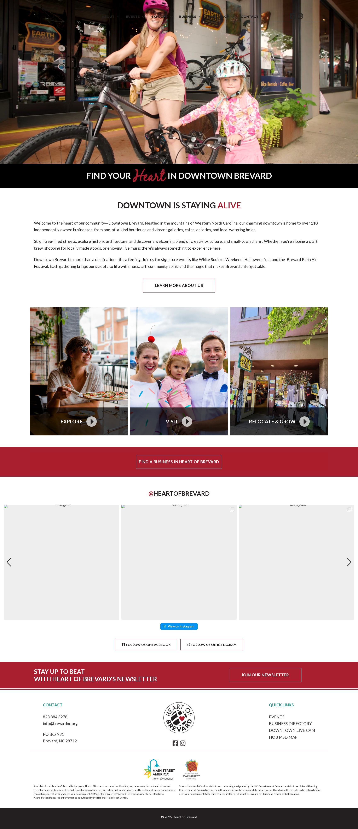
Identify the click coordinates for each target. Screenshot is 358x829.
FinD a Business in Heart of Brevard (179, 461)
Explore (159, 17)
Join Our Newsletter (265, 674)
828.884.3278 (55, 716)
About (108, 17)
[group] (61, 562)
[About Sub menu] (118, 16)
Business (187, 17)
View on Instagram (181, 626)
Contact (250, 17)
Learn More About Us (179, 285)
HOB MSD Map (283, 737)
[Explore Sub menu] (171, 16)
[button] (179, 617)
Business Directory (290, 723)
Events (133, 17)
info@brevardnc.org (60, 723)
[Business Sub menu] (200, 16)
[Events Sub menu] (143, 16)
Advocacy (218, 17)
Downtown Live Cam (292, 730)
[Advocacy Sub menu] (233, 16)
